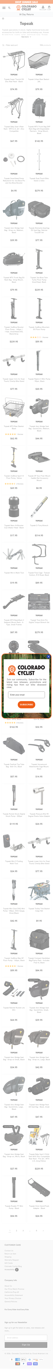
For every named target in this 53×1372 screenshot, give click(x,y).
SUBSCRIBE (26, 704)
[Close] (49, 656)
